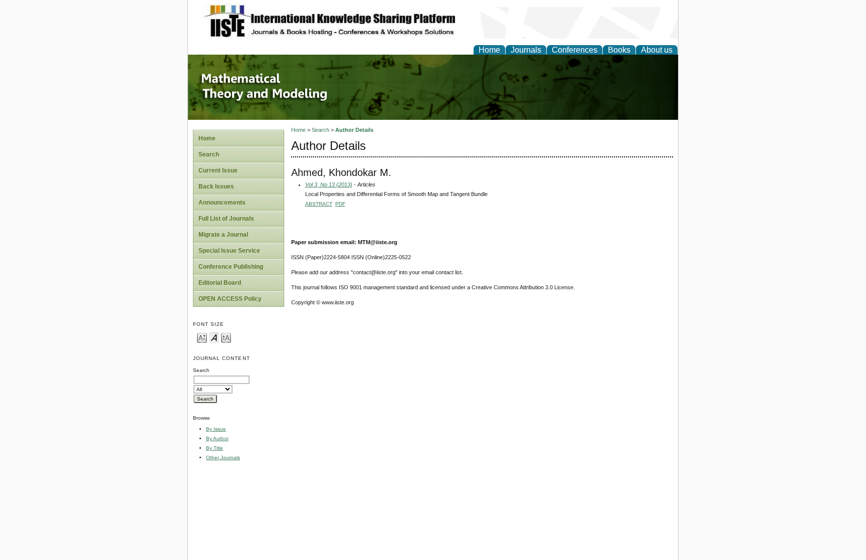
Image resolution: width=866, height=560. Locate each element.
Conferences (574, 50)
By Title (214, 448)
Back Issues (216, 186)
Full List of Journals (226, 218)
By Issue (216, 429)
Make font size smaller (202, 337)
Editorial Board (219, 282)
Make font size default (214, 337)
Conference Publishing (230, 266)
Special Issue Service (229, 250)
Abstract (318, 204)
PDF (340, 204)
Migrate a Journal (223, 234)
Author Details (354, 130)
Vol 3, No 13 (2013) (328, 184)
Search (208, 154)
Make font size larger (226, 337)
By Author (217, 438)
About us (657, 50)
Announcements (222, 202)
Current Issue (218, 170)
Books (619, 50)
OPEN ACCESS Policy (230, 298)
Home (489, 50)
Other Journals (223, 457)
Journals (526, 50)
